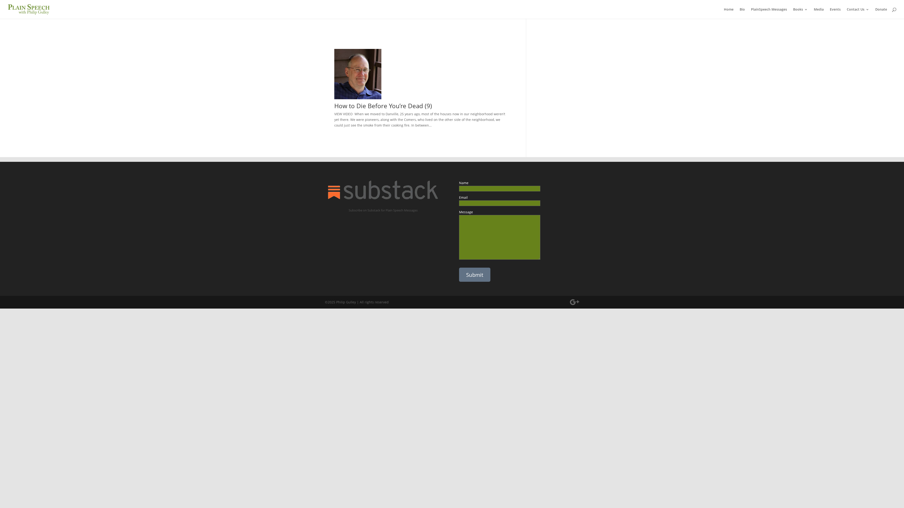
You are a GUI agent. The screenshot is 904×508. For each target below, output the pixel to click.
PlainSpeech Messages (769, 10)
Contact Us (855, 10)
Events (835, 10)
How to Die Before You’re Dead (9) (383, 106)
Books (798, 10)
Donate (881, 10)
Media (819, 10)
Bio (742, 10)
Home (729, 10)
